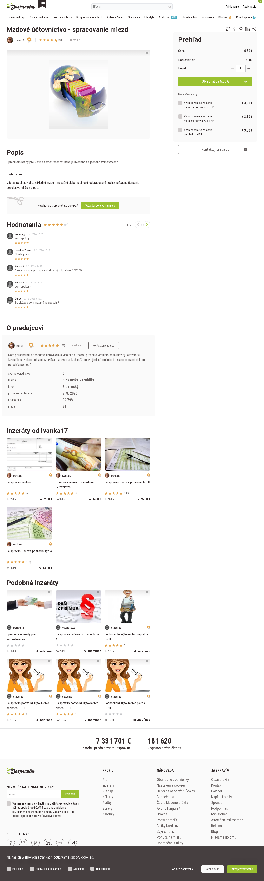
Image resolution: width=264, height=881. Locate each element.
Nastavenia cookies (171, 785)
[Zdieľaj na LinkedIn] (247, 29)
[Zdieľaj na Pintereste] (241, 29)
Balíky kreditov (167, 825)
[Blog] (60, 843)
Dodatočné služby (170, 843)
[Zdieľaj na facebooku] (234, 29)
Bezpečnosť (165, 797)
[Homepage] (21, 6)
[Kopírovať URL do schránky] (254, 29)
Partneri (217, 791)
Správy (107, 808)
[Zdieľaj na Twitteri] (227, 29)
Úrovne (162, 814)
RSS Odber (219, 814)
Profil (106, 779)
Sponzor (217, 802)
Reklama (217, 825)
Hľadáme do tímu (223, 837)
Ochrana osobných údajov (176, 791)
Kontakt (217, 785)
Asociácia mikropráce (227, 820)
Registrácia (249, 6)
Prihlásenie (232, 6)
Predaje (108, 791)
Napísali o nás (221, 797)
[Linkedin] (48, 843)
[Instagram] (72, 843)
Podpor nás (219, 808)
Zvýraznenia (166, 831)
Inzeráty (108, 785)
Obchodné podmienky (173, 779)
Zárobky (108, 814)
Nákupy (107, 797)
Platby (107, 802)
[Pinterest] (35, 843)
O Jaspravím (220, 779)
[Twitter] (23, 843)
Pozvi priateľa (167, 820)
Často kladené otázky (172, 802)
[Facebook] (11, 843)
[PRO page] (42, 4)
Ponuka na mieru (169, 837)
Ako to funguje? (168, 808)
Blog (214, 831)
